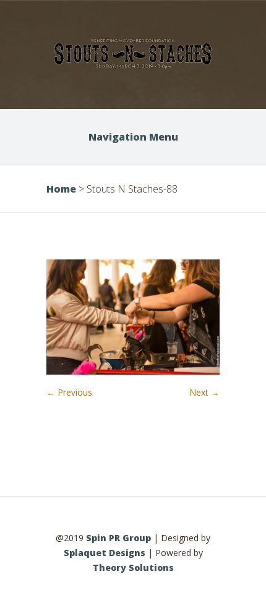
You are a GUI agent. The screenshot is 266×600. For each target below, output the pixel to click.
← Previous (69, 392)
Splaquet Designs (104, 553)
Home (61, 189)
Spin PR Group (118, 538)
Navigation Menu (133, 137)
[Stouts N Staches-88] (133, 371)
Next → (204, 392)
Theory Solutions (133, 567)
